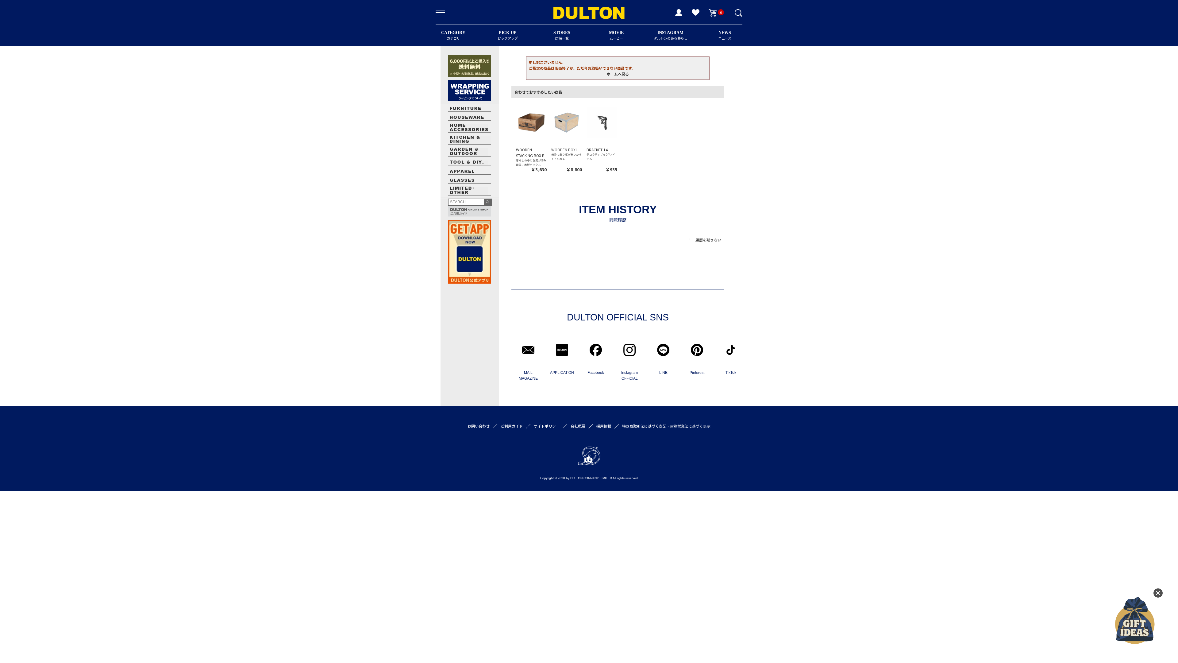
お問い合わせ (479, 425)
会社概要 (578, 425)
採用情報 (603, 425)
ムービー (616, 35)
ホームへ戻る (618, 73)
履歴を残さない (708, 239)
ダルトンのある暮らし (670, 35)
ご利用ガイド (512, 425)
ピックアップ (508, 35)
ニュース (724, 35)
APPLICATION (562, 372)
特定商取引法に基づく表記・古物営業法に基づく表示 (666, 425)
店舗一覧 (561, 35)
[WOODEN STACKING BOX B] (531, 121)
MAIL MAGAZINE (528, 375)
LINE (663, 372)
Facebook (595, 372)
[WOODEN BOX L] (566, 121)
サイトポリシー (547, 425)
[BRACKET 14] (602, 121)
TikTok (731, 372)
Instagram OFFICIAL (629, 375)
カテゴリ (453, 35)
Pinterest (697, 372)
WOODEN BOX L (564, 149)
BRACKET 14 (597, 149)
